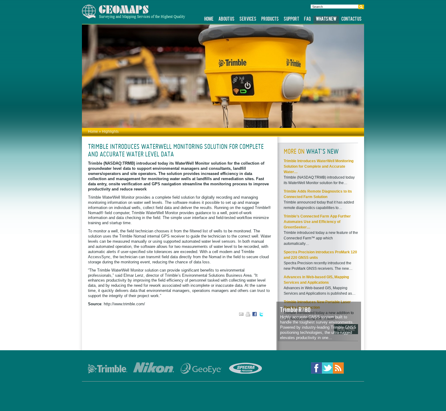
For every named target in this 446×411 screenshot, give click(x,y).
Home (209, 19)
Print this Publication (248, 314)
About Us (226, 19)
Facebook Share (255, 314)
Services (247, 19)
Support (291, 19)
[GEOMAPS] (133, 17)
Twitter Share (262, 314)
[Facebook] (316, 368)
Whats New (326, 19)
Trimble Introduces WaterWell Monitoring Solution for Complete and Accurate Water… (318, 166)
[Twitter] (327, 368)
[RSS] (338, 368)
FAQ (307, 19)
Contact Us (351, 19)
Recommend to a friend (242, 314)
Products (270, 19)
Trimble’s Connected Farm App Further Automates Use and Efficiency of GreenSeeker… (317, 221)
